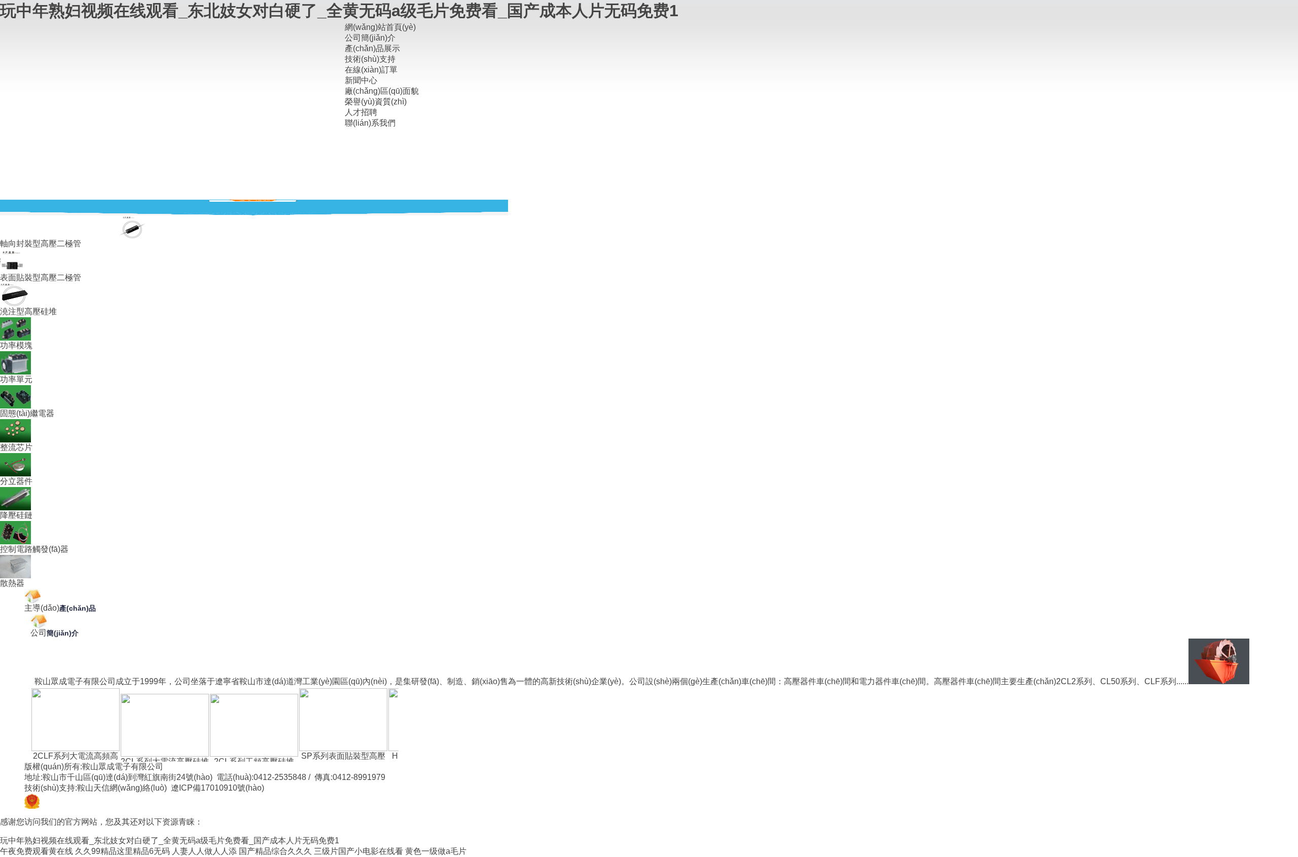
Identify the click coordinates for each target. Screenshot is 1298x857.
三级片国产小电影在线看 (358, 851)
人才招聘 (361, 112)
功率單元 (16, 379)
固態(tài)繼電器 (27, 413)
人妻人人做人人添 (204, 851)
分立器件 (16, 481)
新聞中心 (361, 80)
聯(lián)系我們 (370, 123)
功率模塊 (16, 345)
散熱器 (12, 583)
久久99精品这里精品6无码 (122, 851)
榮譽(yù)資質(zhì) (376, 101)
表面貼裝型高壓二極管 (40, 277)
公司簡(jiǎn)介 (370, 37)
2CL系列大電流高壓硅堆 (165, 761)
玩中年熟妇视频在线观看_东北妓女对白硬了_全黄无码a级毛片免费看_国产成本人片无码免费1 (339, 11)
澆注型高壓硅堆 (28, 311)
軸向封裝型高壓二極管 (40, 243)
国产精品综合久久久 (275, 851)
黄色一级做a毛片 (435, 851)
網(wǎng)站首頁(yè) (380, 27)
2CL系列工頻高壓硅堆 (254, 761)
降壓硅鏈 (16, 515)
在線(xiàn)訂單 (371, 69)
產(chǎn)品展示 (372, 48)
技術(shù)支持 (370, 59)
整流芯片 (16, 447)
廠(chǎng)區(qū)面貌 (382, 91)
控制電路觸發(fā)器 (34, 549)
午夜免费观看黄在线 (36, 851)
